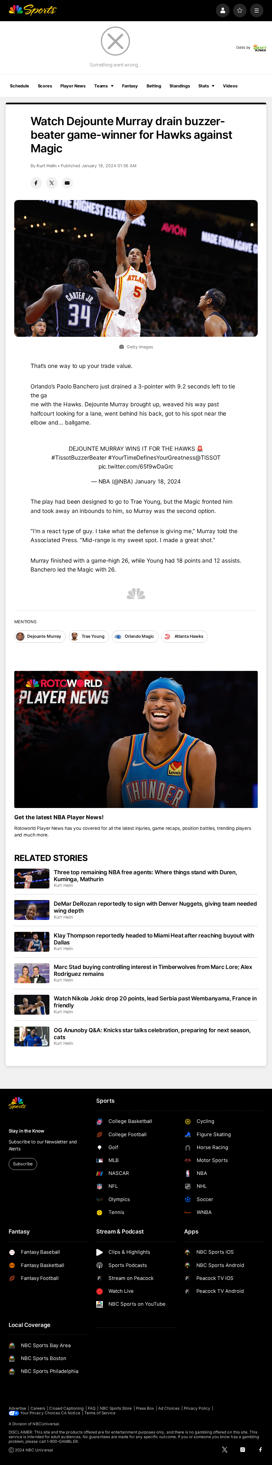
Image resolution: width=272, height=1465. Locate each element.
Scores (45, 85)
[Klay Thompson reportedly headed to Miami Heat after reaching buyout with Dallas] (32, 942)
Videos (230, 85)
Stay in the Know (26, 1131)
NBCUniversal (46, 1424)
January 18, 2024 (158, 481)
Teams (101, 85)
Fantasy (130, 85)
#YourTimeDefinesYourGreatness (151, 457)
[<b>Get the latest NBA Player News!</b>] (136, 739)
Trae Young (93, 636)
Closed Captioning (66, 1408)
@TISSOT (208, 457)
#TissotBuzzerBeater (78, 457)
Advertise (18, 1408)
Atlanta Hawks (188, 636)
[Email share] (67, 182)
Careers (38, 1408)
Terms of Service (99, 1413)
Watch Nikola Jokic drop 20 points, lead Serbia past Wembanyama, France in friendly (155, 1002)
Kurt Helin (46, 165)
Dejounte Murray (44, 636)
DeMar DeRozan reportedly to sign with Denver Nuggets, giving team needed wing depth (155, 907)
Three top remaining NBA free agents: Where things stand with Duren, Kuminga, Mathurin (145, 876)
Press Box (145, 1408)
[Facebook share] (36, 182)
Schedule (19, 85)
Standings (180, 85)
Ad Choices (169, 1408)
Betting (154, 85)
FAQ (92, 1408)
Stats (203, 85)
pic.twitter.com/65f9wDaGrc (136, 466)
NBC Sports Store (116, 1408)
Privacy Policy (197, 1408)
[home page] (33, 10)
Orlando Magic (139, 636)
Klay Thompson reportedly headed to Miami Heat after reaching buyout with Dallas (154, 939)
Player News (73, 85)
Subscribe (23, 1163)
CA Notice (70, 1413)
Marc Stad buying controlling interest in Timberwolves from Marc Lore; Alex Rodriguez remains (153, 970)
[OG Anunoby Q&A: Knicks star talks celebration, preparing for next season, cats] (32, 1036)
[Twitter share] (51, 182)
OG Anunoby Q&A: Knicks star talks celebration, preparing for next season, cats (152, 1033)
